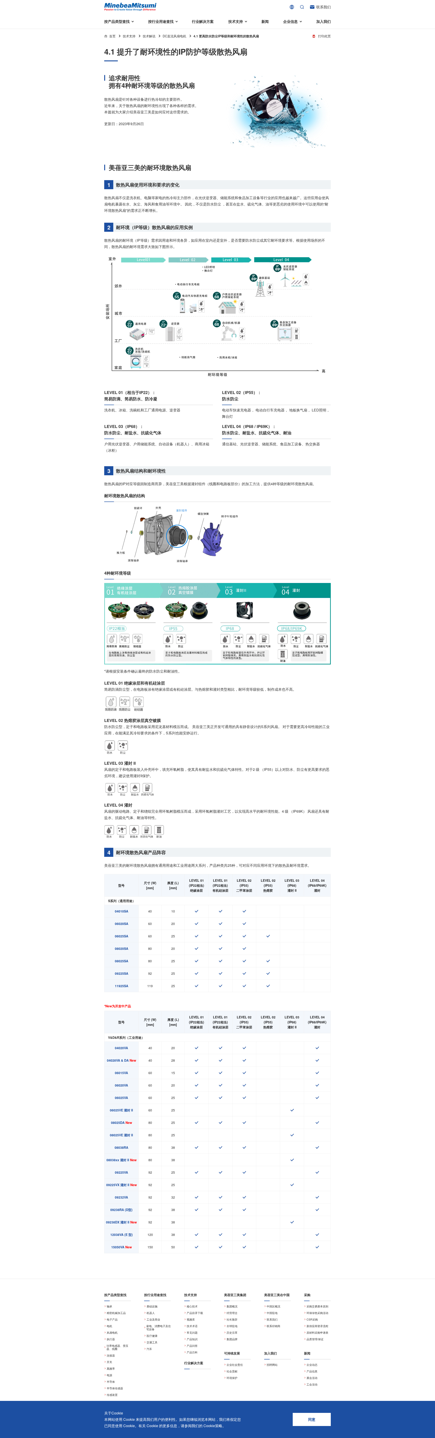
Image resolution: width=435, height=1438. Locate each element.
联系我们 (323, 7)
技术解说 (149, 36)
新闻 (265, 21)
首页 (112, 36)
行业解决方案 (203, 21)
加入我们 (323, 21)
